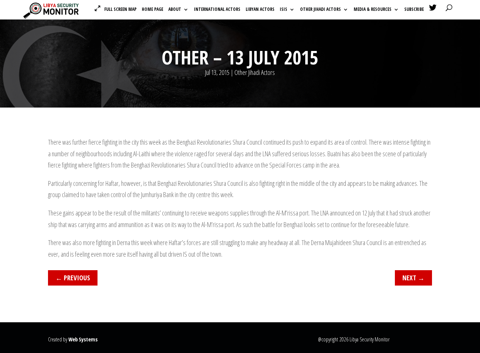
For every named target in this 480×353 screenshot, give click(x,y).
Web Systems (83, 339)
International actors (217, 9)
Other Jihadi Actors (320, 9)
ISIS (283, 9)
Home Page (152, 9)
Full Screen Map (120, 9)
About (174, 9)
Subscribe (414, 9)
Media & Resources (373, 9)
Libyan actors (260, 9)
